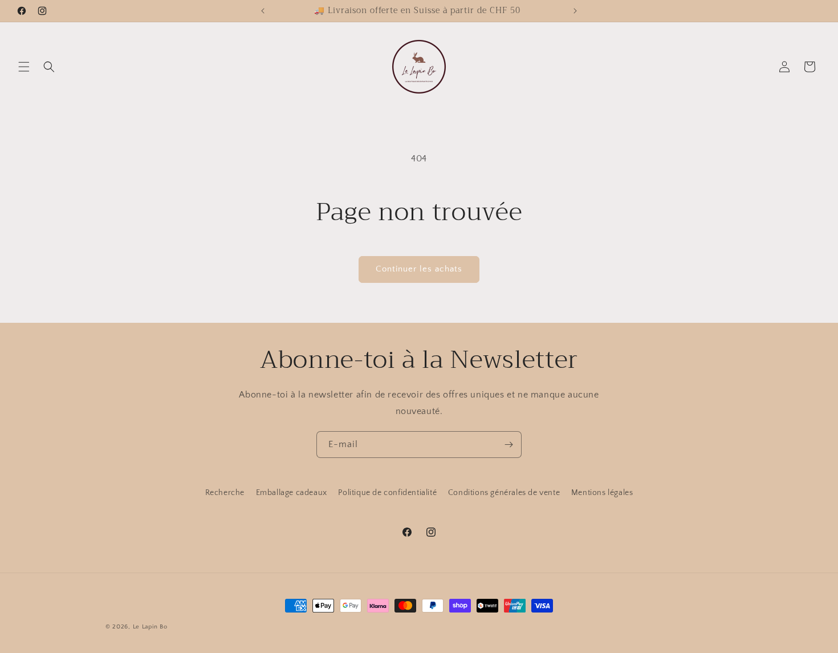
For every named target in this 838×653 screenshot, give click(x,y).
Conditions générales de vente (504, 492)
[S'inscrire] (508, 444)
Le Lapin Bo (150, 626)
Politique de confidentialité (387, 492)
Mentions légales (602, 492)
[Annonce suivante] (575, 11)
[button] (23, 66)
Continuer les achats (419, 269)
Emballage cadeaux (291, 492)
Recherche (225, 492)
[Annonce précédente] (262, 11)
